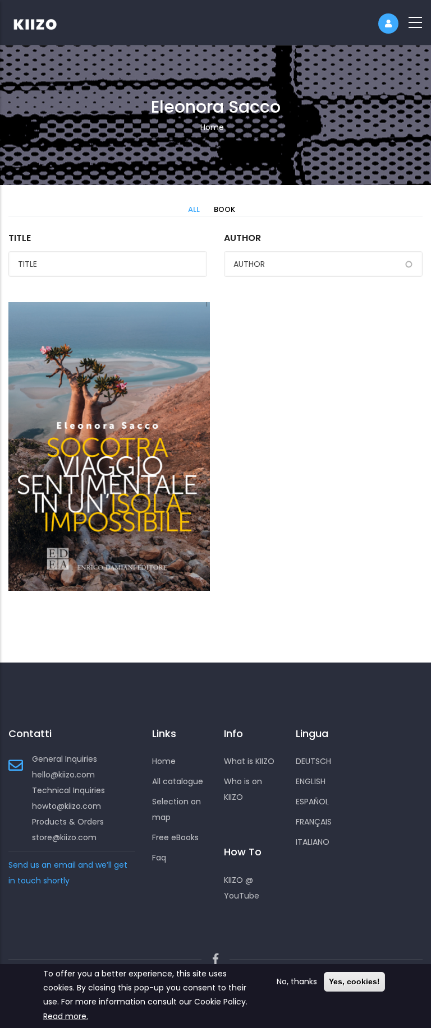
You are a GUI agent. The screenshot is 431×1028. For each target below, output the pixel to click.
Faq (159, 857)
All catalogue (177, 781)
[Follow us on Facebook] (215, 959)
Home (212, 127)
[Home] (42, 22)
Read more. (65, 1016)
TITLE (19, 237)
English (310, 781)
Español (312, 801)
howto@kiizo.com (66, 806)
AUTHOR (242, 237)
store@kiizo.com (64, 837)
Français (314, 821)
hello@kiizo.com (63, 774)
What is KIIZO (249, 761)
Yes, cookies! (354, 981)
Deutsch (313, 761)
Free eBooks (175, 837)
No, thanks (297, 981)
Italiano (312, 842)
